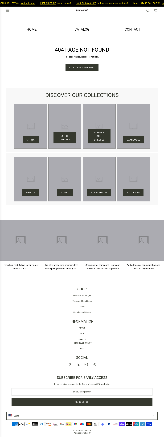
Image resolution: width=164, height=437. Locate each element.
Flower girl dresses (99, 136)
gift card (133, 192)
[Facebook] (70, 364)
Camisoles (133, 139)
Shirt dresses (65, 138)
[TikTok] (94, 364)
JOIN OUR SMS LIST (84, 3)
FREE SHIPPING (46, 3)
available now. (26, 3)
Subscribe (82, 402)
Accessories (99, 192)
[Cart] (156, 10)
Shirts (30, 139)
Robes (65, 192)
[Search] (148, 10)
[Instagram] (86, 364)
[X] (78, 364)
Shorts (30, 192)
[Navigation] (8, 10)
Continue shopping (82, 67)
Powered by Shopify (82, 433)
